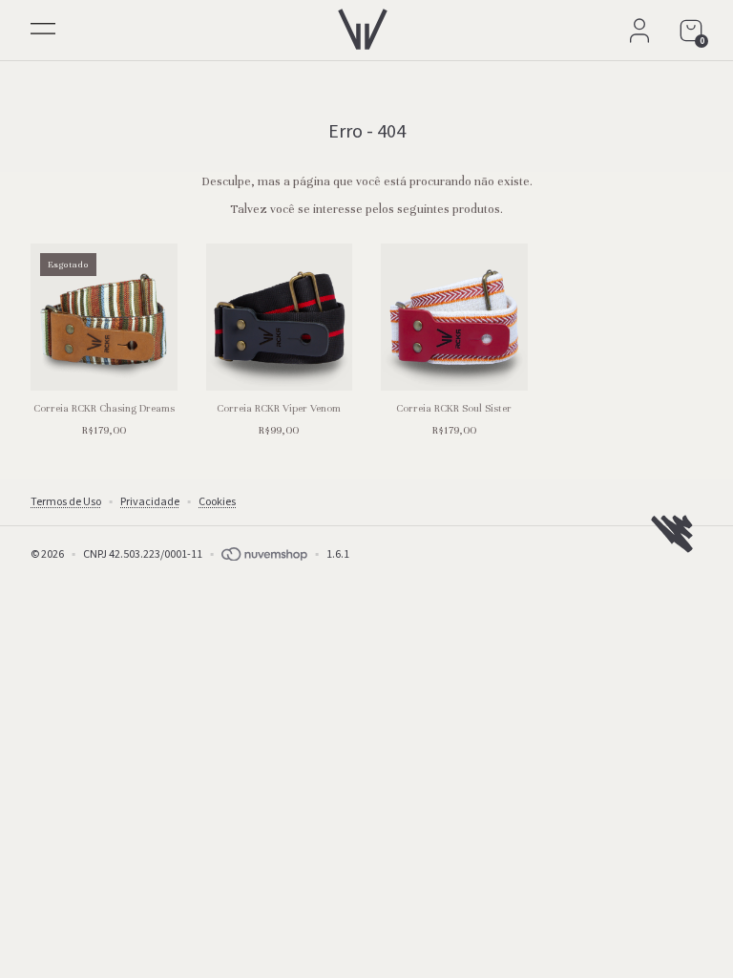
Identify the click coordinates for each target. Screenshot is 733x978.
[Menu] (42, 32)
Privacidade (149, 502)
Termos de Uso (66, 502)
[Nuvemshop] (264, 554)
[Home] (362, 25)
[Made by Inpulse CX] (671, 533)
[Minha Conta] (639, 30)
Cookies (217, 502)
